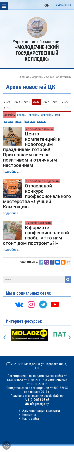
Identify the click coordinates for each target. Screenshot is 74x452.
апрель (8, 121)
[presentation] (4, 337)
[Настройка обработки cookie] (6, 445)
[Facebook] (52, 262)
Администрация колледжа (41, 411)
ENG (69, 5)
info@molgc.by (39, 404)
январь (41, 121)
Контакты (29, 415)
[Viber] (46, 262)
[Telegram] (41, 262)
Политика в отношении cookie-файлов (37, 396)
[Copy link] (68, 262)
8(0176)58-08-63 (38, 400)
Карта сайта (30, 419)
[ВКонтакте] (57, 262)
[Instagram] (31, 305)
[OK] (63, 262)
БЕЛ (63, 5)
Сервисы (37, 76)
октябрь (34, 115)
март (18, 121)
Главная (24, 76)
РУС (58, 5)
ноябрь (21, 115)
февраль (29, 121)
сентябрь (47, 115)
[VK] (19, 305)
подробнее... (11, 171)
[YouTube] (55, 305)
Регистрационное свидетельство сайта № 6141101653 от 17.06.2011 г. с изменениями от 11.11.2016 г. (37, 380)
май (57, 115)
